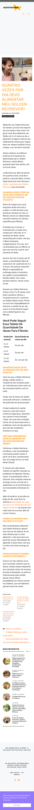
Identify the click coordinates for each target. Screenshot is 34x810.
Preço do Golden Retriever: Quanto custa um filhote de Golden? (19, 720)
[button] (23, 14)
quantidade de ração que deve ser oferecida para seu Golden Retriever (17, 505)
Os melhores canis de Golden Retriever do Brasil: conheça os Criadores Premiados (19, 686)
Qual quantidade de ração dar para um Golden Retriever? (9, 613)
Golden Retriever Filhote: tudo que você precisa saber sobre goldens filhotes (19, 708)
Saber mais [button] (7, 800)
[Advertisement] (17, 37)
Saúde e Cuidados (8, 116)
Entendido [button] (17, 805)
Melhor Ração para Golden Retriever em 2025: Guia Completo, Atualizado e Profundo (18, 662)
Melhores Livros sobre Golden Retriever (17, 675)
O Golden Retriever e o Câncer (19, 697)
